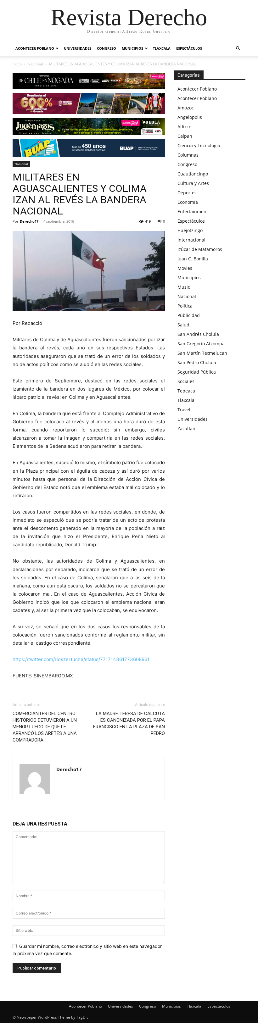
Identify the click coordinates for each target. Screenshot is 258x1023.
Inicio (17, 64)
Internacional (191, 240)
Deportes (187, 193)
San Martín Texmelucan (202, 353)
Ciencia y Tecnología (198, 145)
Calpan (184, 136)
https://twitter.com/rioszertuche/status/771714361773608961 (81, 659)
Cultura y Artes (193, 183)
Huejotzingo (190, 230)
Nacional (35, 64)
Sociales (185, 381)
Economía (187, 202)
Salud (183, 325)
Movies (184, 268)
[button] (237, 49)
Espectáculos (189, 48)
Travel (183, 410)
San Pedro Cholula (196, 362)
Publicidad (188, 315)
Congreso (106, 48)
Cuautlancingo (192, 174)
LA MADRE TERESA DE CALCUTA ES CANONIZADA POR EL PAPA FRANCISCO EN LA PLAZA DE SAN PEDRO (129, 723)
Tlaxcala (162, 48)
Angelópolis (189, 117)
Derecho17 (29, 221)
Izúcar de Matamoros (199, 249)
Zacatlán (186, 428)
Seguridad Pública (196, 372)
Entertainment (192, 211)
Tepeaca (186, 391)
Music (183, 287)
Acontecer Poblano (34, 48)
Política (185, 306)
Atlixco (184, 127)
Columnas (188, 155)
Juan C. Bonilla (192, 259)
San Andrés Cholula (198, 334)
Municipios (132, 48)
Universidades (77, 48)
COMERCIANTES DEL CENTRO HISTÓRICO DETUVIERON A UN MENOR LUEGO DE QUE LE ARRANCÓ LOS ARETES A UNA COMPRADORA (45, 727)
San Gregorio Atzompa (201, 344)
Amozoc (185, 108)
